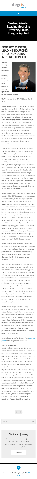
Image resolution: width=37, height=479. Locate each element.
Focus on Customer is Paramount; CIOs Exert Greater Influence (20, 412)
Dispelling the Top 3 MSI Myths (17, 412)
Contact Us (18, 453)
